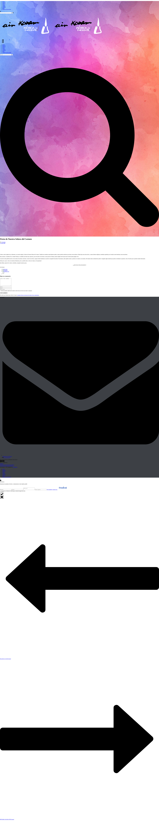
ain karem (3, 242)
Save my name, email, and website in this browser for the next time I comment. (16, 290)
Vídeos (3, 6)
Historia (4, 2)
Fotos (3, 4)
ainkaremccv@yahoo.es (7, 456)
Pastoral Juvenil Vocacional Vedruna (7, 464)
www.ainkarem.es (6, 457)
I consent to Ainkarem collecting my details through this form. (13, 490)
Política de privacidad (6, 9)
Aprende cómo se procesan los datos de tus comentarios (28, 295)
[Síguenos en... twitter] (2, 461)
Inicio (3, 1)
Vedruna (1, 463)
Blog (3, 8)
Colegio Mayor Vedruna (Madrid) (6, 465)
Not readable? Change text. (52, 489)
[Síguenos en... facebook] (0, 461)
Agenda (4, 7)
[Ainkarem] (52, 37)
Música (3, 3)
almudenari (15, 467)
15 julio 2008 (2, 243)
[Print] (4, 269)
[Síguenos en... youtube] (3, 461)
